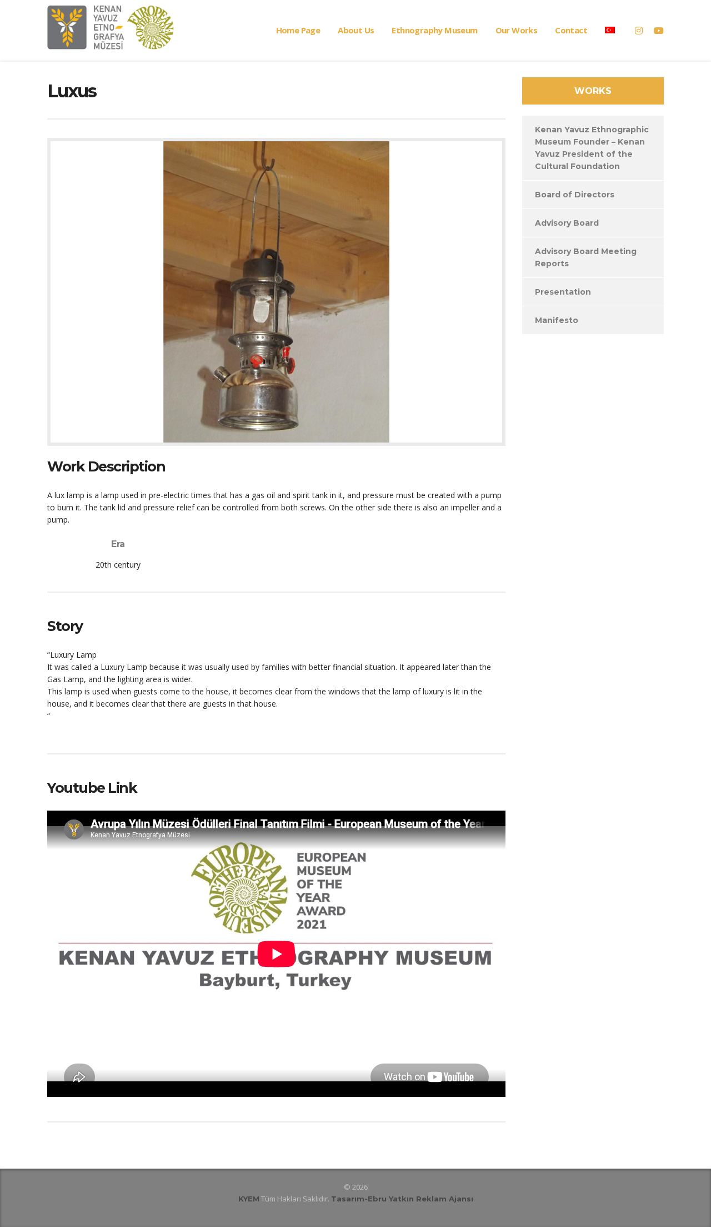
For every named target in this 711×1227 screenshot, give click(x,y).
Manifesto (556, 320)
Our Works (516, 30)
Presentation (563, 292)
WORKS (593, 91)
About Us (356, 30)
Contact (571, 30)
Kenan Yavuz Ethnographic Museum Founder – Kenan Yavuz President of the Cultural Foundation (592, 148)
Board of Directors (574, 195)
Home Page (298, 30)
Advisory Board (567, 223)
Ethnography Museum (434, 30)
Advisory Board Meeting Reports (586, 257)
